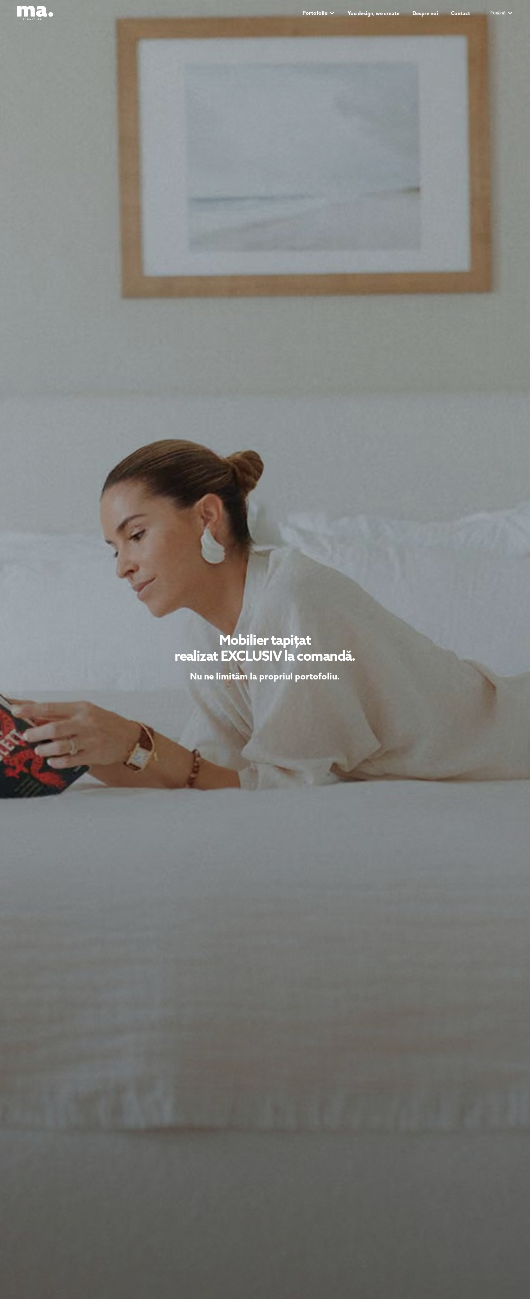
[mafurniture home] (35, 13)
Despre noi (425, 13)
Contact (460, 13)
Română (497, 13)
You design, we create (373, 13)
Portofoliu (314, 13)
